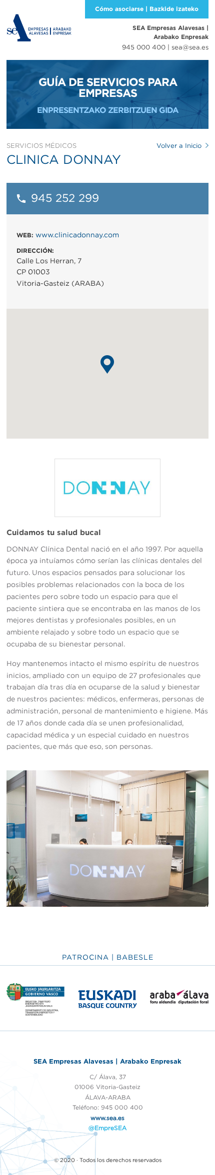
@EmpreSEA (107, 1128)
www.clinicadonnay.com (77, 235)
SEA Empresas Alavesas (170, 32)
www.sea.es (107, 1118)
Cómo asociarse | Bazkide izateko (146, 8)
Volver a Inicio (179, 145)
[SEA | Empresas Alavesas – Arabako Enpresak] (39, 27)
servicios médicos (41, 145)
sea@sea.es (190, 47)
